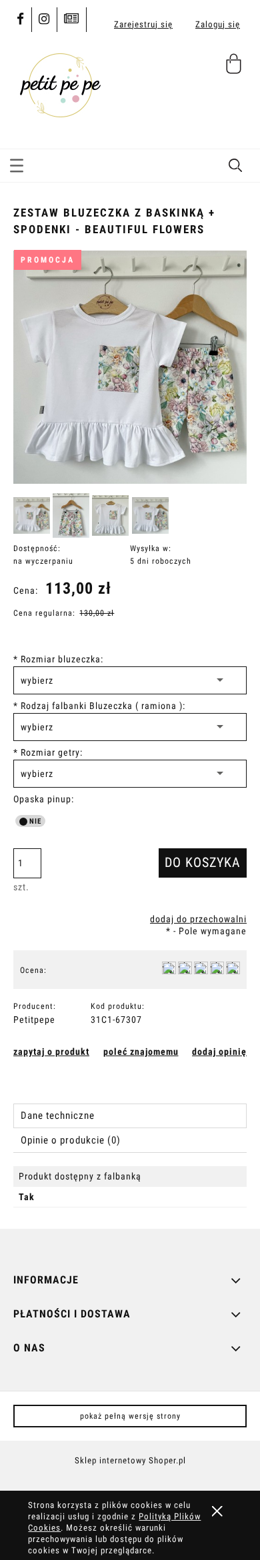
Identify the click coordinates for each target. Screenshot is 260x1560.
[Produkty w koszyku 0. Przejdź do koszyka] (235, 69)
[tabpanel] (130, 1186)
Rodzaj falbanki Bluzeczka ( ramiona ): (99, 705)
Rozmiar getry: (48, 752)
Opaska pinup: (43, 799)
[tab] (130, 1116)
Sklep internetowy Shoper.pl (130, 1460)
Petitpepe (34, 1019)
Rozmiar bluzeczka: (58, 659)
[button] (16, 168)
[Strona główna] (60, 83)
